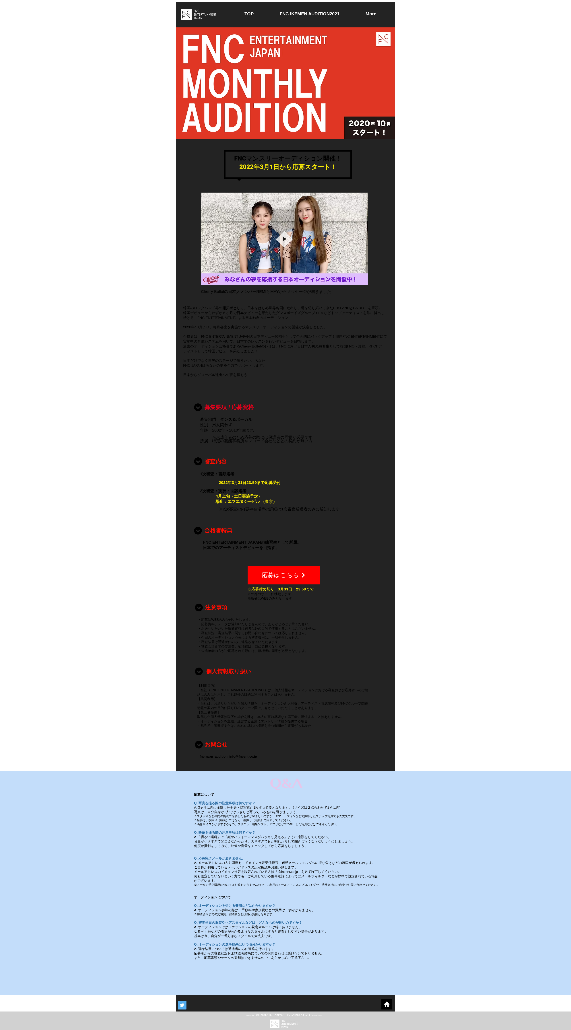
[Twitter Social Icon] (182, 1005)
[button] (362, 280)
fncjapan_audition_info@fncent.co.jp (228, 756)
